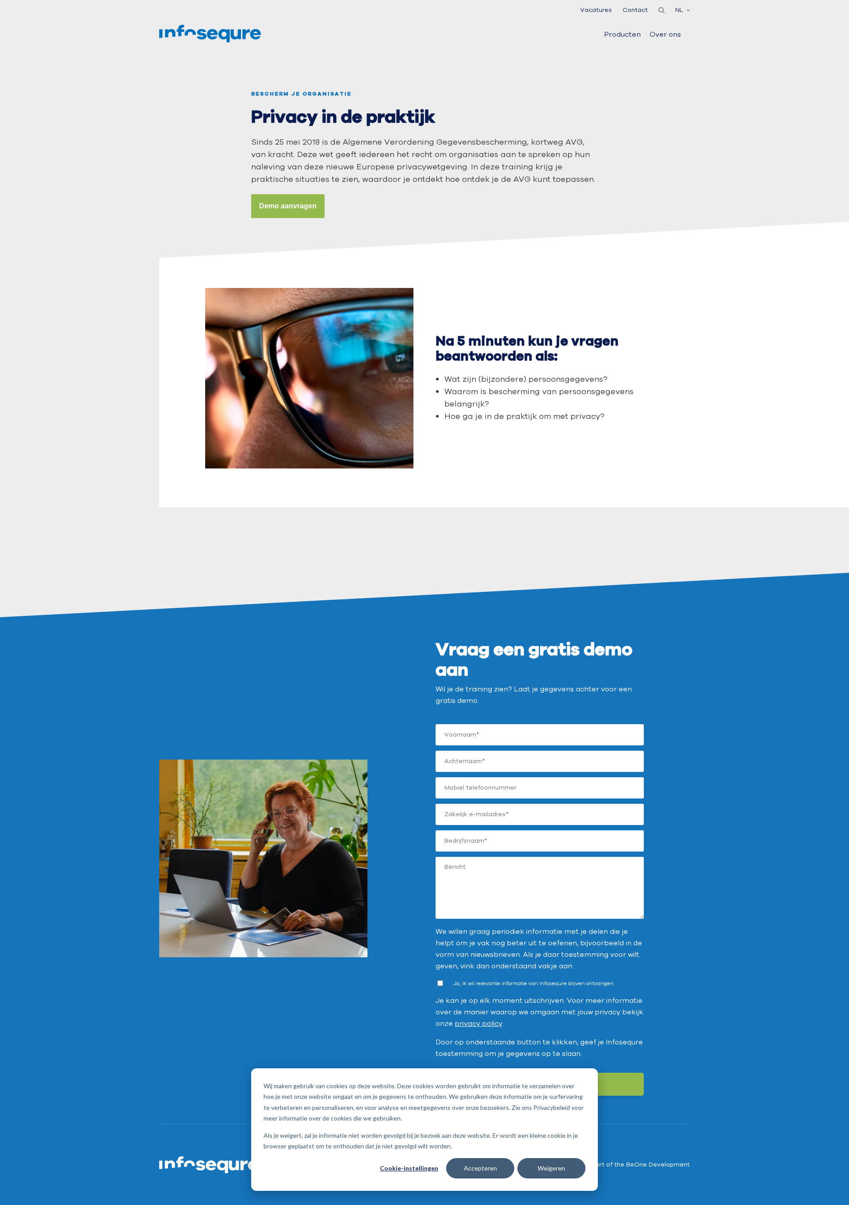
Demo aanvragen (288, 206)
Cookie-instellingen (409, 1168)
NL (679, 10)
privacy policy (478, 1023)
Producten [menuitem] (622, 34)
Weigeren (551, 1168)
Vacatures (596, 10)
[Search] (661, 10)
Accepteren (480, 1168)
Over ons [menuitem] (665, 34)
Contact (635, 10)
